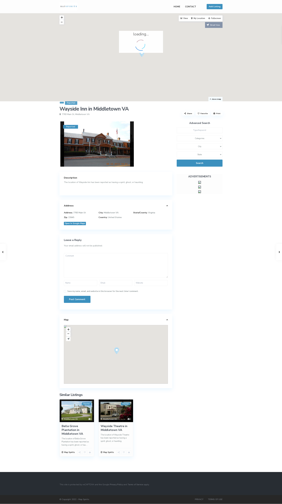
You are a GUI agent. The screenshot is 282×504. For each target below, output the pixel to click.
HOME (177, 6)
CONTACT (190, 6)
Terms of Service (135, 484)
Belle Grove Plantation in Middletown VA (72, 430)
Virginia (151, 212)
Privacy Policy (116, 484)
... (87, 445)
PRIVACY (199, 499)
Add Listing (214, 6)
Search (199, 163)
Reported (71, 103)
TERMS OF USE (215, 499)
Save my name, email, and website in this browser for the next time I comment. (103, 291)
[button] (143, 54)
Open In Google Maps (75, 223)
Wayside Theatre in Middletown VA (114, 428)
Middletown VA (82, 114)
